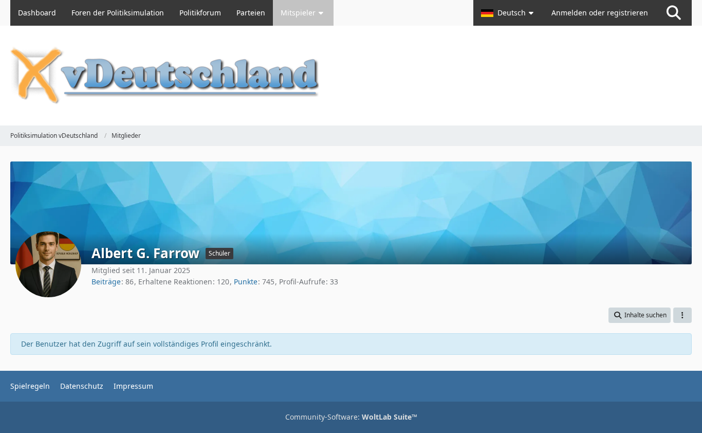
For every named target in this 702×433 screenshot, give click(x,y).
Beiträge (106, 281)
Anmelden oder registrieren (599, 12)
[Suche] (674, 13)
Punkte (245, 281)
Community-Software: (351, 417)
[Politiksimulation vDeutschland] (351, 75)
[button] (508, 13)
